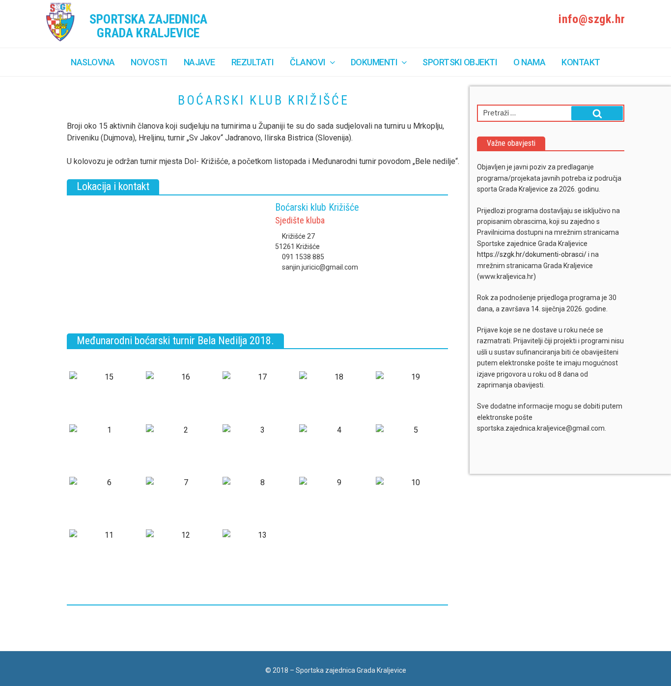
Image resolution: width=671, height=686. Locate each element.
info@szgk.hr (590, 19)
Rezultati (252, 62)
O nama (529, 62)
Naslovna (92, 62)
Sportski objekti (459, 62)
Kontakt (580, 62)
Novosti (149, 62)
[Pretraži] (597, 113)
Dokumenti (374, 62)
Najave (199, 62)
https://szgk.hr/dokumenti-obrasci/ (532, 254)
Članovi (308, 62)
